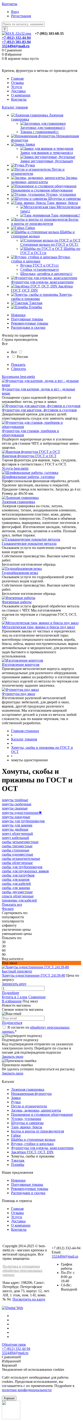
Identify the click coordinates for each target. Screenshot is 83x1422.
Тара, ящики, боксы (26, 1127)
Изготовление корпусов (20, 664)
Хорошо (9, 1398)
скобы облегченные (17, 863)
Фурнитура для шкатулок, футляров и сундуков (39, 410)
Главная (17, 78)
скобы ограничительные (21, 859)
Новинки (18, 315)
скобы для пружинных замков (25, 871)
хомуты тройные (15, 800)
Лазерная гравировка (18, 502)
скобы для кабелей (16, 884)
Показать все (12, 904)
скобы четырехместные (20, 842)
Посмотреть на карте (28, 1299)
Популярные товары (27, 319)
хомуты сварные (15, 808)
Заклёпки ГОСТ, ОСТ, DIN (32, 1152)
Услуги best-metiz (15, 468)
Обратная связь (14, 1344)
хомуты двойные (15, 829)
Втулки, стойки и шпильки (32, 1144)
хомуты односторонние (22, 813)
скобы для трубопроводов (22, 867)
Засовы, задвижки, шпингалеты (36, 1110)
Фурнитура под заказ (18, 694)
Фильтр (8, 909)
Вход (15, 12)
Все (14, 352)
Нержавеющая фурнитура (31, 1094)
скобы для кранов (16, 879)
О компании (20, 95)
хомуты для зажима (17, 825)
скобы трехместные (17, 846)
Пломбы (17, 1165)
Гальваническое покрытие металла (29, 543)
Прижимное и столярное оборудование (42, 1114)
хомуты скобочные (16, 804)
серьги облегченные (18, 896)
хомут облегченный (17, 833)
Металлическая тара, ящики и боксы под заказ (38, 627)
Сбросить (18, 369)
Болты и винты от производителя (37, 1131)
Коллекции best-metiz (18, 377)
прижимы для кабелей (19, 900)
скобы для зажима (16, 888)
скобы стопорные (15, 850)
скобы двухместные (17, 892)
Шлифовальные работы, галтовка (28, 477)
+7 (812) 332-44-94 (16, 38)
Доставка (18, 91)
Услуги (16, 87)
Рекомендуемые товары (29, 323)
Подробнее (10, 993)
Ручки (16, 1102)
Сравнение (37, 997)
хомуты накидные (16, 817)
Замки (16, 1098)
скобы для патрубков (18, 875)
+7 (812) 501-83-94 (16, 42)
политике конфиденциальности (27, 1390)
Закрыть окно (12, 1057)
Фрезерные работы (17, 602)
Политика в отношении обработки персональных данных (22, 1270)
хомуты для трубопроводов (23, 821)
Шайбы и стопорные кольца (33, 1139)
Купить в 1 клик (14, 997)
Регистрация (21, 16)
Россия (22, 357)
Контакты (9, 4)
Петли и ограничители (29, 1106)
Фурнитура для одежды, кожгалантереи (42, 1148)
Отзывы (17, 83)
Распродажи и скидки (28, 327)
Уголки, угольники (26, 1119)
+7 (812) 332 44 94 (16, 1349)
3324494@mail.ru (16, 46)
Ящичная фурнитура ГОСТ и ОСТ (29, 456)
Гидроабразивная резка (20, 573)
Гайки (16, 1135)
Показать (18, 365)
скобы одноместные (17, 854)
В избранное (12, 1001)
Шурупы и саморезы (27, 1123)
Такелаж (17, 1160)
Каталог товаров (15, 107)
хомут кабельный (15, 838)
